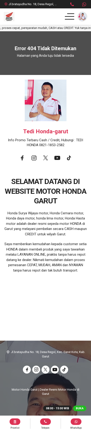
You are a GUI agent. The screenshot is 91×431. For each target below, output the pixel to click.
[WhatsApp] (84, 5)
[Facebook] (22, 158)
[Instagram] (34, 158)
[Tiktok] (69, 158)
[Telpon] (72, 5)
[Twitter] (45, 158)
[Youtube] (57, 158)
